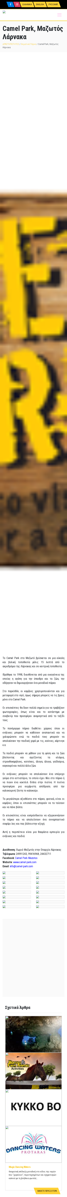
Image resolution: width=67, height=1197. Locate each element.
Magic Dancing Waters (19, 1167)
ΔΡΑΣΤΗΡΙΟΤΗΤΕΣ (11, 44)
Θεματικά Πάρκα (28, 44)
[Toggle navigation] (59, 14)
